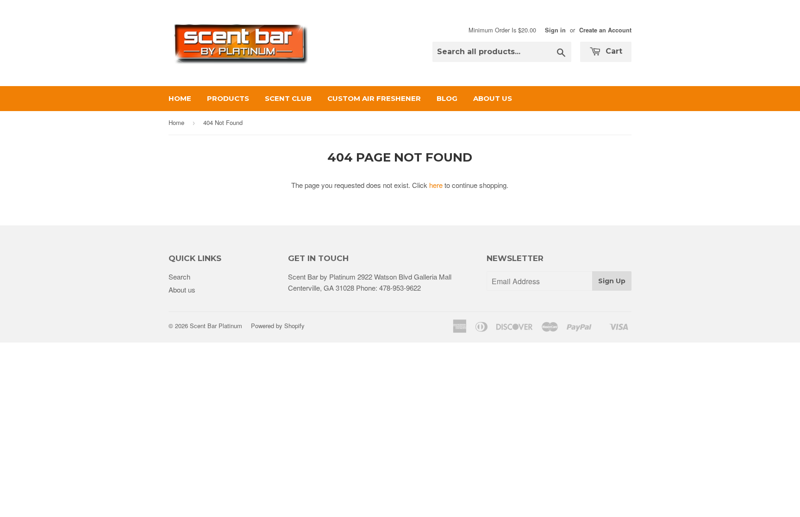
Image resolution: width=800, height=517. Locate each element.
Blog (447, 98)
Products (228, 98)
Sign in (555, 30)
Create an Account (605, 30)
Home (180, 98)
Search (179, 276)
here (436, 185)
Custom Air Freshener (374, 98)
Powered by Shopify (278, 325)
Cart (612, 51)
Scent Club (288, 98)
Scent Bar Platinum (216, 325)
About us (492, 98)
